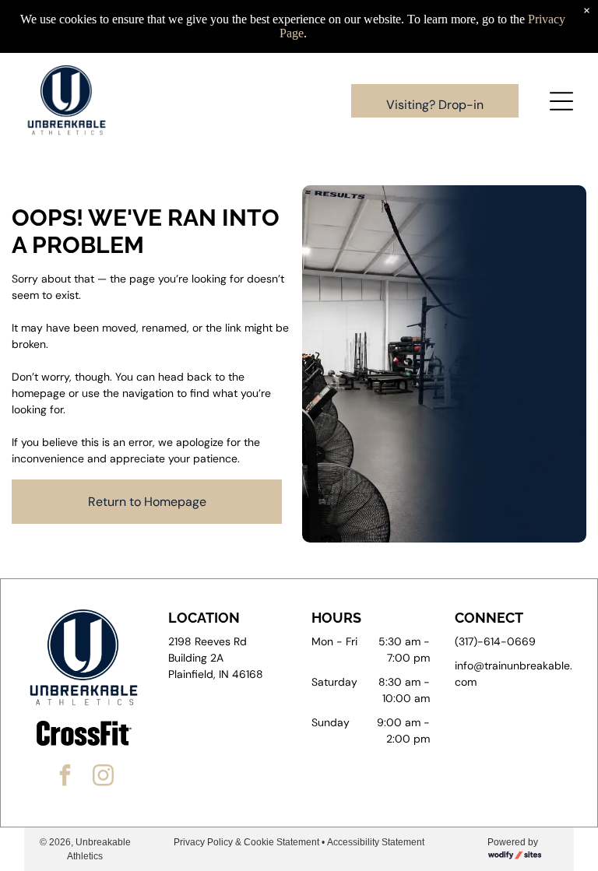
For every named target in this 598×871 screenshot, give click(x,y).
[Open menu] (561, 101)
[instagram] (103, 777)
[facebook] (65, 777)
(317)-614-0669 (495, 641)
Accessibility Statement (375, 842)
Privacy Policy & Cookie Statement (246, 842)
